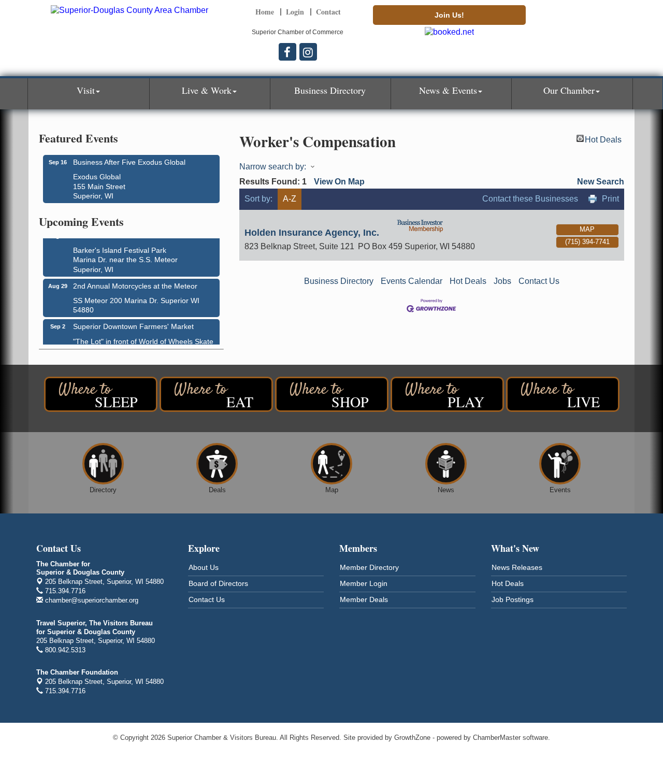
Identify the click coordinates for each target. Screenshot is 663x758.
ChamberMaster (497, 737)
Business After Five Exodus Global (129, 162)
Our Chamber (569, 90)
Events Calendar (411, 281)
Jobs (502, 281)
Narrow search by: (272, 166)
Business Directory (330, 90)
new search (600, 181)
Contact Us (538, 281)
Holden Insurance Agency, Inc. (311, 232)
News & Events (448, 90)
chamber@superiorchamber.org (90, 600)
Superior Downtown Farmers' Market (133, 324)
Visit (86, 90)
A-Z (289, 198)
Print (610, 198)
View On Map (339, 181)
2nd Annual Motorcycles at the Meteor (135, 284)
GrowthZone (412, 737)
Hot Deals (603, 138)
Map (587, 229)
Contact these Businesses (530, 198)
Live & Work (207, 90)
